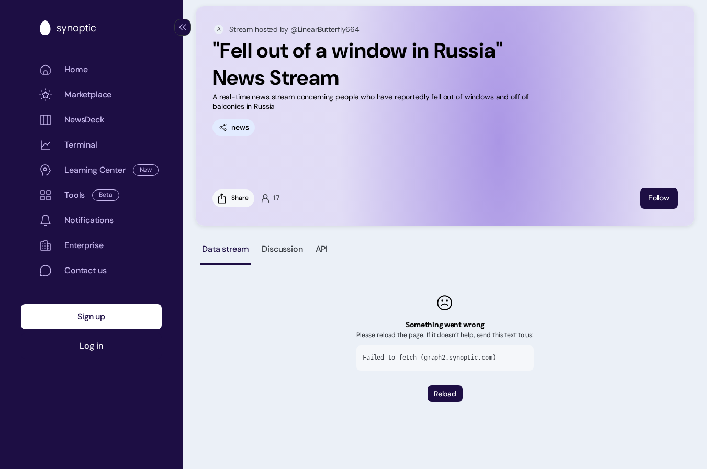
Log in (91, 345)
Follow (658, 198)
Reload (445, 393)
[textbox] (377, 101)
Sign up (91, 316)
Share (239, 198)
